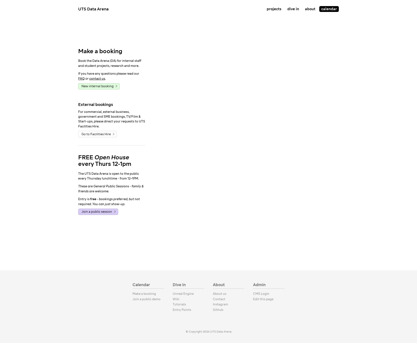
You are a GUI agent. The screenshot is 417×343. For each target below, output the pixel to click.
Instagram (220, 304)
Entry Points (182, 310)
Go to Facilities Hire (96, 134)
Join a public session (96, 211)
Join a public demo (146, 299)
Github (218, 310)
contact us (97, 78)
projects (274, 9)
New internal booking (97, 86)
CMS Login (261, 293)
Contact (219, 299)
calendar (329, 9)
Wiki (176, 299)
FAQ (81, 78)
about (310, 9)
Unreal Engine (183, 293)
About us (219, 293)
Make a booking (144, 293)
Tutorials (179, 304)
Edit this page (263, 299)
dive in (293, 9)
